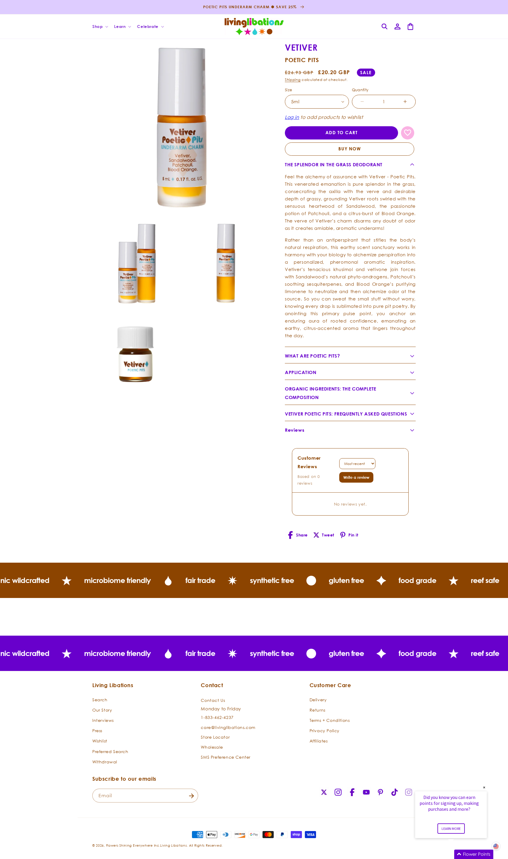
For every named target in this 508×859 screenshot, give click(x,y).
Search (100, 699)
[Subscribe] (191, 796)
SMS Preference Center (225, 756)
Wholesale (212, 747)
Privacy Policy (325, 730)
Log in (292, 117)
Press (97, 730)
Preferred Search (110, 751)
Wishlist (99, 740)
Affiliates (319, 740)
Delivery (318, 699)
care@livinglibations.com (228, 727)
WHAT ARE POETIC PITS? (312, 356)
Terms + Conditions (330, 720)
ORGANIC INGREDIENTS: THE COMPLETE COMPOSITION (330, 393)
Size (288, 89)
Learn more (451, 828)
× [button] (484, 787)
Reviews (294, 430)
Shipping (293, 79)
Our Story (102, 709)
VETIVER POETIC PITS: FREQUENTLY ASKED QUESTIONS (346, 414)
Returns (317, 709)
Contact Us (213, 699)
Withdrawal (104, 761)
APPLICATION (301, 372)
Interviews (103, 720)
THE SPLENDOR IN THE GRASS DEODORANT (333, 164)
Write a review (356, 477)
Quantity (360, 89)
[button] (100, 26)
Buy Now (349, 149)
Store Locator (215, 737)
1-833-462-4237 (217, 717)
